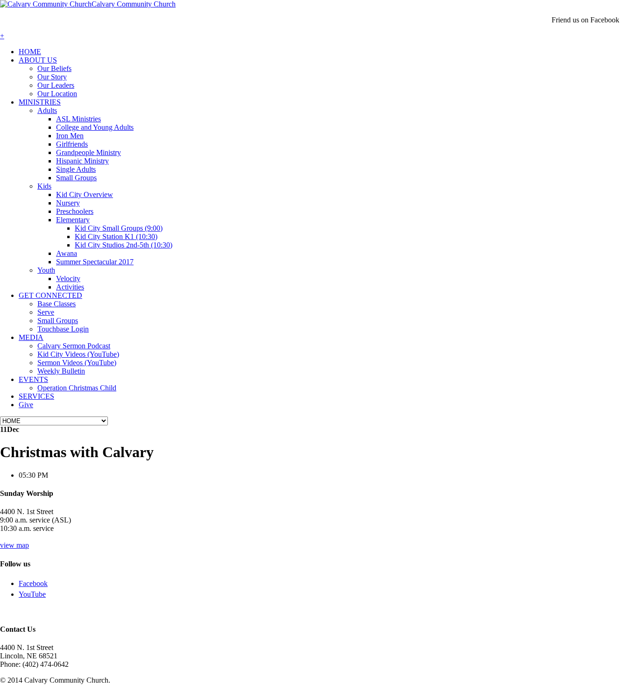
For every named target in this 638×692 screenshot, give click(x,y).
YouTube (32, 594)
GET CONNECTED (50, 295)
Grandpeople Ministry (88, 152)
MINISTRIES (40, 102)
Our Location (57, 94)
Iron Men (70, 136)
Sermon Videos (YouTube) (76, 363)
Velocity (68, 278)
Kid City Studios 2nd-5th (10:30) (123, 245)
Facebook (33, 583)
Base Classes (56, 304)
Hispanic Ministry (82, 161)
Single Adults (76, 169)
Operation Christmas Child (76, 388)
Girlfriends (72, 144)
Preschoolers (74, 211)
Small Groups (76, 178)
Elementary (73, 220)
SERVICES (36, 396)
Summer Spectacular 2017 (95, 262)
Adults (47, 110)
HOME (30, 52)
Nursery (68, 203)
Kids (44, 186)
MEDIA (31, 337)
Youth (46, 270)
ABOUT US (38, 60)
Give (26, 405)
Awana (66, 253)
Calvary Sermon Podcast (73, 346)
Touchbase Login (63, 329)
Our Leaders (55, 85)
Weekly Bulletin (61, 371)
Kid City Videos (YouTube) (78, 354)
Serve (45, 312)
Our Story (52, 77)
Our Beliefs (54, 68)
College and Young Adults (95, 127)
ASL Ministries (78, 119)
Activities (70, 287)
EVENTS (33, 379)
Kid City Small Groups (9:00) (119, 228)
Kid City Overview (84, 194)
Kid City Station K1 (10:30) (116, 236)
